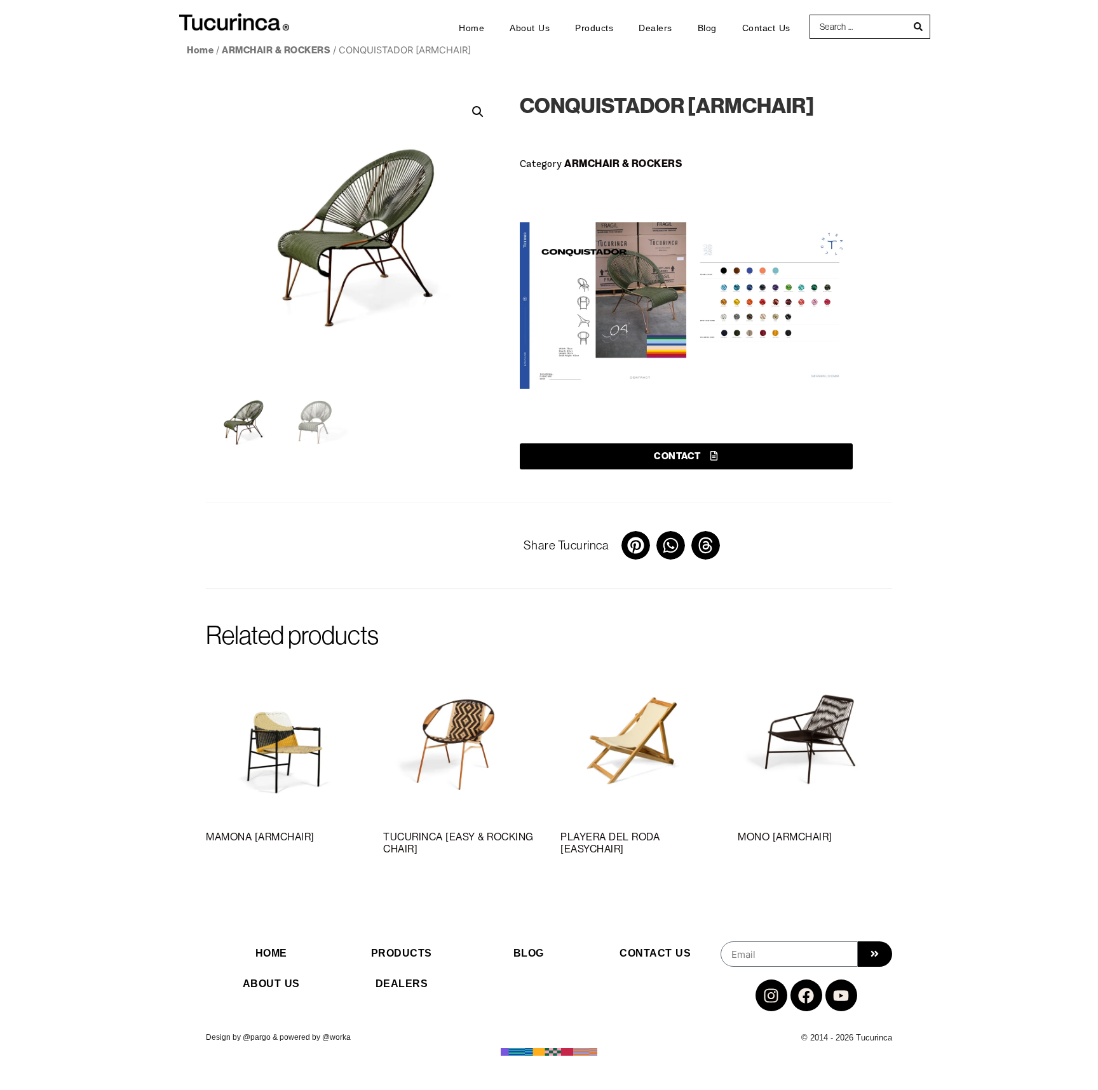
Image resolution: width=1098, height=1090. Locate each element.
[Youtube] (841, 995)
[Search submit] (918, 27)
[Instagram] (771, 995)
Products (594, 28)
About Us (530, 28)
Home (471, 28)
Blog (707, 28)
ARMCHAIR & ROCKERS (276, 50)
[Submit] (875, 954)
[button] (477, 111)
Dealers (655, 28)
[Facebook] (806, 995)
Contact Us (766, 28)
